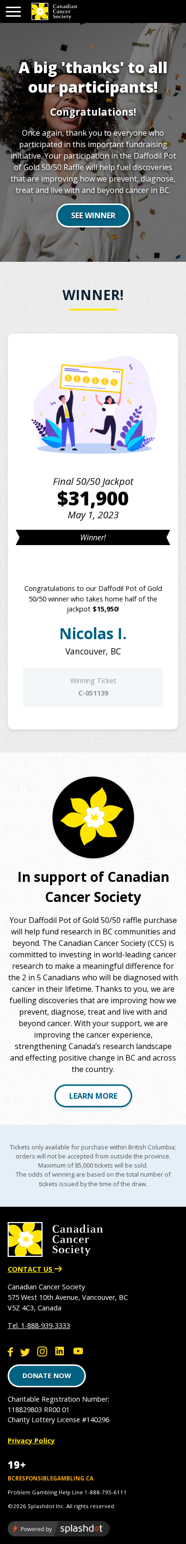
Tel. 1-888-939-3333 (39, 1325)
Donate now (46, 1375)
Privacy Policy (31, 1440)
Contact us (31, 1269)
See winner (93, 215)
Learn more (93, 1096)
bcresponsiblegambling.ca (50, 1478)
